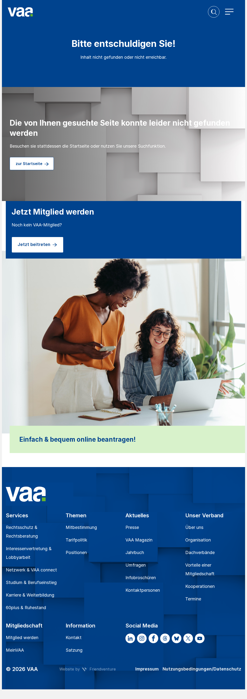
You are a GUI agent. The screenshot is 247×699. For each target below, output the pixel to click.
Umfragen (135, 565)
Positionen (76, 552)
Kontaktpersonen (142, 590)
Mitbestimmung (81, 527)
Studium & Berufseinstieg (31, 582)
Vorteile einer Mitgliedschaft (199, 569)
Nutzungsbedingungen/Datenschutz (202, 668)
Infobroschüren (140, 577)
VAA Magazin (138, 539)
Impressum (147, 668)
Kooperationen (200, 586)
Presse (132, 527)
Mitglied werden (22, 637)
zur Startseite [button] (29, 163)
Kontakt (74, 637)
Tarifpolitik (76, 539)
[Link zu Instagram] (142, 638)
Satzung (74, 650)
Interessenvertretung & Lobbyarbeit (29, 553)
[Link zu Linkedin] (130, 638)
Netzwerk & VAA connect (31, 569)
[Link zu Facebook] (153, 638)
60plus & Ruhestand (26, 607)
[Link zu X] (188, 638)
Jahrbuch (134, 552)
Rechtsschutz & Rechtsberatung (22, 532)
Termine (193, 598)
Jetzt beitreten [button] (35, 244)
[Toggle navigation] (229, 12)
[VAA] (108, 12)
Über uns (194, 527)
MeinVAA (15, 650)
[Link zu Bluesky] (176, 638)
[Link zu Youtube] (200, 638)
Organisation (198, 539)
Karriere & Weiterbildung (30, 595)
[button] (214, 12)
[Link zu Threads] (165, 638)
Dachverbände (200, 552)
